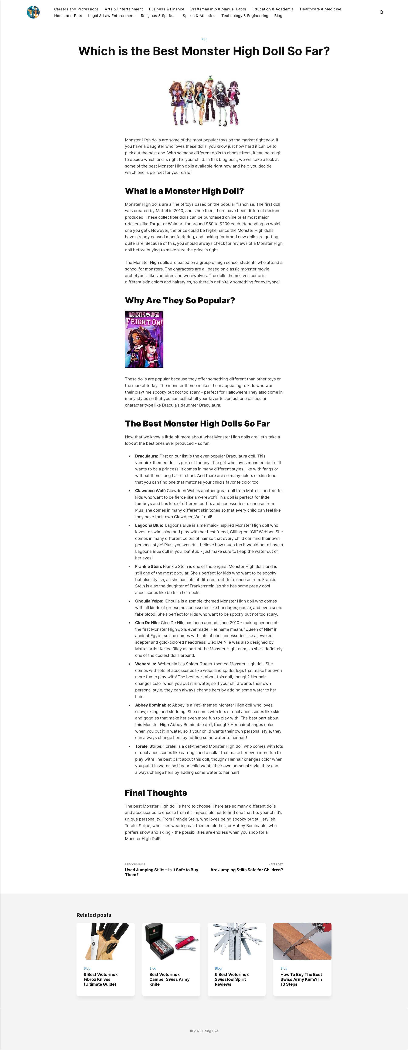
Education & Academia (273, 9)
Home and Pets (68, 15)
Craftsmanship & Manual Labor (218, 9)
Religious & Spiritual (159, 15)
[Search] (382, 12)
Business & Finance (166, 9)
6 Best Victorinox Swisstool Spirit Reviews (232, 979)
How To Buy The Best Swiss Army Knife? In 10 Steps (301, 979)
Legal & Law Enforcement (111, 15)
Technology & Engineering (244, 15)
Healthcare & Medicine (320, 9)
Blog (278, 15)
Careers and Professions (76, 9)
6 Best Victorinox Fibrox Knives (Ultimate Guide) (101, 979)
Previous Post (161, 870)
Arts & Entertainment (124, 9)
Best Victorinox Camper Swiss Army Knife (169, 979)
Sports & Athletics (199, 15)
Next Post (246, 867)
